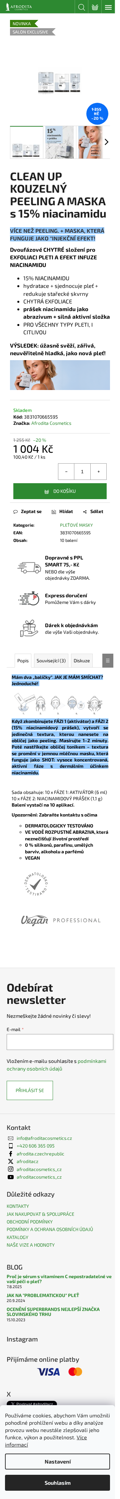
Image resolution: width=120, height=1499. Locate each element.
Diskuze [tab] (82, 660)
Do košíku (64, 491)
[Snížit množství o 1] (66, 472)
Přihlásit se (30, 1090)
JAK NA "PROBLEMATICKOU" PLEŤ (43, 1295)
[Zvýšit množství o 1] (98, 472)
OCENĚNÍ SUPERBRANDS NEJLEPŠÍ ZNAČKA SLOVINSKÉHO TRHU (53, 1312)
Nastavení (58, 1461)
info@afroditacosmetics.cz (44, 1138)
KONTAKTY (18, 1206)
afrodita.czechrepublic (40, 1153)
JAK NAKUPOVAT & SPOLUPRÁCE (40, 1214)
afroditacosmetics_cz (39, 1169)
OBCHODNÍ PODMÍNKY (30, 1221)
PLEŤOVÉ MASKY (76, 525)
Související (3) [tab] (51, 660)
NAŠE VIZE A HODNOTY (31, 1245)
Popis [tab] (23, 660)
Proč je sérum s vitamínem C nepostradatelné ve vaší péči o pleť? (59, 1279)
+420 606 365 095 (36, 1145)
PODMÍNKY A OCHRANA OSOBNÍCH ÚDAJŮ (50, 1229)
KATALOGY (17, 1237)
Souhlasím (58, 1482)
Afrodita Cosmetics (51, 423)
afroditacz (27, 1161)
